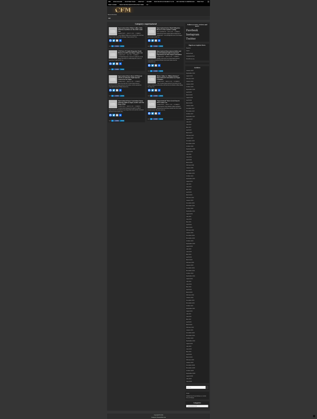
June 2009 (189, 381)
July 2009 (189, 378)
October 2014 (189, 208)
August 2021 (189, 75)
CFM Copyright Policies (130, 1)
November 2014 (190, 205)
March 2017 (189, 132)
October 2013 (189, 240)
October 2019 (189, 86)
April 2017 (189, 130)
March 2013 (189, 259)
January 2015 (189, 200)
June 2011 (188, 316)
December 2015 (190, 170)
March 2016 (189, 162)
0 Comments (136, 54)
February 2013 (190, 262)
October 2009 (190, 370)
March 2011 (189, 324)
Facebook (117, 46)
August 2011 (189, 311)
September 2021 (190, 73)
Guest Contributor (161, 31)
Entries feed (189, 53)
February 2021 (190, 78)
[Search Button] (208, 1)
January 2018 (189, 105)
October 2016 (189, 146)
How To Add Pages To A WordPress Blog (185, 1)
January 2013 (189, 265)
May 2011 (188, 319)
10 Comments (177, 104)
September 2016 (190, 149)
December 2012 (190, 267)
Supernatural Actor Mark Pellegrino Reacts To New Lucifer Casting (168, 28)
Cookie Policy (141, 1)
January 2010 (189, 362)
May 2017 (188, 127)
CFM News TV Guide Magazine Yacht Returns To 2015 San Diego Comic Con (130, 52)
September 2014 (190, 211)
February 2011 (190, 327)
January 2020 (190, 84)
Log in (187, 50)
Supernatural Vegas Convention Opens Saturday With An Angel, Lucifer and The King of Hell (131, 102)
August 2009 (189, 376)
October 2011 (189, 305)
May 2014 (188, 221)
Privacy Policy (200, 1)
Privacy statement (112, 4)
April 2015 (189, 192)
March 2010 (189, 357)
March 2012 (189, 292)
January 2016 (189, 167)
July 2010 (188, 346)
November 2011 (190, 303)
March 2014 (189, 227)
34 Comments (177, 81)
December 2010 (190, 332)
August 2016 (189, 151)
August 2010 (189, 343)
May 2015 (188, 189)
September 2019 (190, 89)
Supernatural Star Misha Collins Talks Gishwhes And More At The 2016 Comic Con (130, 29)
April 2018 (189, 100)
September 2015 (190, 178)
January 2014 (189, 232)
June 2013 (189, 251)
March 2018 (189, 103)
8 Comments (176, 56)
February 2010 (190, 359)
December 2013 (190, 235)
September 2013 (190, 243)
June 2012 (189, 284)
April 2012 (189, 289)
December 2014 (190, 203)
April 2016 (189, 159)
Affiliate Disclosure (117, 1)
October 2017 (189, 113)
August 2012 (189, 278)
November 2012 (190, 270)
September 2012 (190, 276)
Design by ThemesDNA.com (158, 417)
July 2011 (188, 313)
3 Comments (177, 31)
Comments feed (190, 56)
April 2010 (189, 354)
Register (188, 48)
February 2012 (190, 295)
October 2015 (189, 176)
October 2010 (189, 338)
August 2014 (189, 213)
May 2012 (188, 286)
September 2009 (190, 373)
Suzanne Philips (121, 33)
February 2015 (190, 197)
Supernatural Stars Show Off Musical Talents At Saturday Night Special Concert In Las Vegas (130, 77)
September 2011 (190, 308)
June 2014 (189, 219)
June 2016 (189, 157)
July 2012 (188, 281)
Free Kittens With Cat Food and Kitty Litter (164, 1)
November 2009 (190, 367)
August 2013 (189, 246)
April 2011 (189, 322)
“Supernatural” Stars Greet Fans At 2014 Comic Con (168, 101)
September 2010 (190, 340)
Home (109, 1)
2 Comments (138, 33)
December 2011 (190, 300)
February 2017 (190, 135)
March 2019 (189, 94)
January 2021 (189, 81)
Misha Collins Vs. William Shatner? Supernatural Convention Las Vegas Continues (168, 77)
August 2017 (189, 119)
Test (147, 4)
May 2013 (188, 254)
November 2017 (190, 111)
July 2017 (188, 121)
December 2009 (190, 365)
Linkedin (122, 46)
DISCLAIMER (149, 1)
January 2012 (189, 297)
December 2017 (190, 108)
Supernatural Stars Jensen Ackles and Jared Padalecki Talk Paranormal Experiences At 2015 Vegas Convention (169, 52)
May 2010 (188, 351)
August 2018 (189, 97)
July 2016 (188, 154)
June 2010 (189, 349)
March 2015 (189, 194)
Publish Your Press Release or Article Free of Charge (131, 4)
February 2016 (190, 165)
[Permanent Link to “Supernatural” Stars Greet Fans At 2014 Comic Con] (152, 104)
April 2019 (189, 92)
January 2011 (189, 330)
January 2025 (190, 70)
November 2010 (190, 335)
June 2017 (189, 124)
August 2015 (189, 181)
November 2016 (190, 143)
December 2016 (190, 140)
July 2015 (188, 184)
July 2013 (188, 249)
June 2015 (189, 186)
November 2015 (190, 173)
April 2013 (189, 257)
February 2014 (190, 230)
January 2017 (189, 138)
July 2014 (188, 216)
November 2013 (190, 238)
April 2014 (189, 224)
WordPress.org (190, 58)
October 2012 (189, 273)
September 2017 (190, 116)
